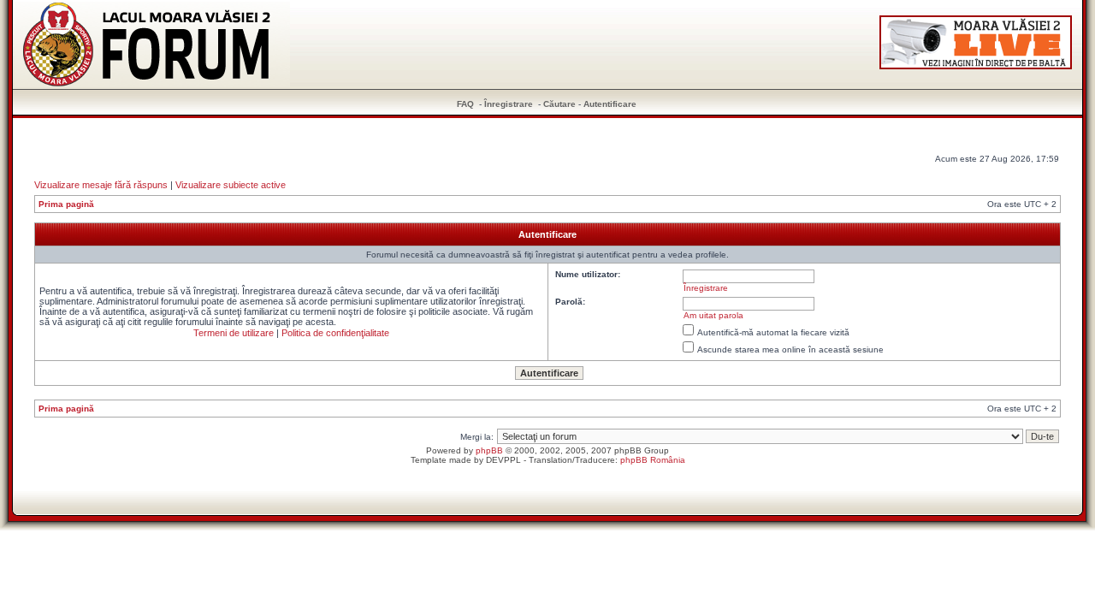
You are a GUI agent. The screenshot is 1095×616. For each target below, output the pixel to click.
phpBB (489, 450)
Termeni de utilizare (233, 333)
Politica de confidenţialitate (335, 333)
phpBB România (652, 460)
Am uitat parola (713, 315)
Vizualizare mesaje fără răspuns (101, 185)
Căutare (559, 104)
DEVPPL (503, 460)
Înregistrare (508, 104)
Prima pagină (66, 204)
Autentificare (609, 104)
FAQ (465, 104)
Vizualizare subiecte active (230, 185)
